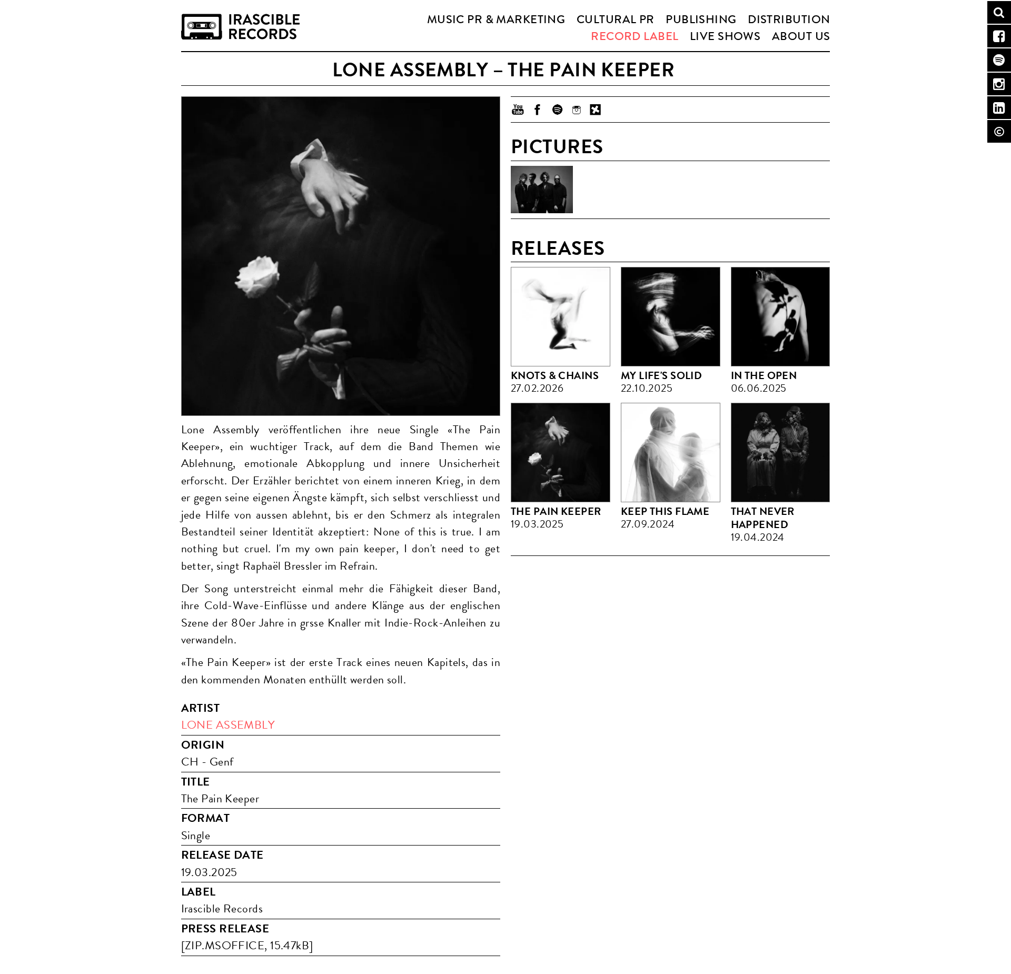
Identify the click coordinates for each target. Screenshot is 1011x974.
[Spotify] (557, 110)
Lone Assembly (228, 725)
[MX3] (596, 110)
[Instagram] (576, 110)
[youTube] (518, 110)
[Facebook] (537, 110)
